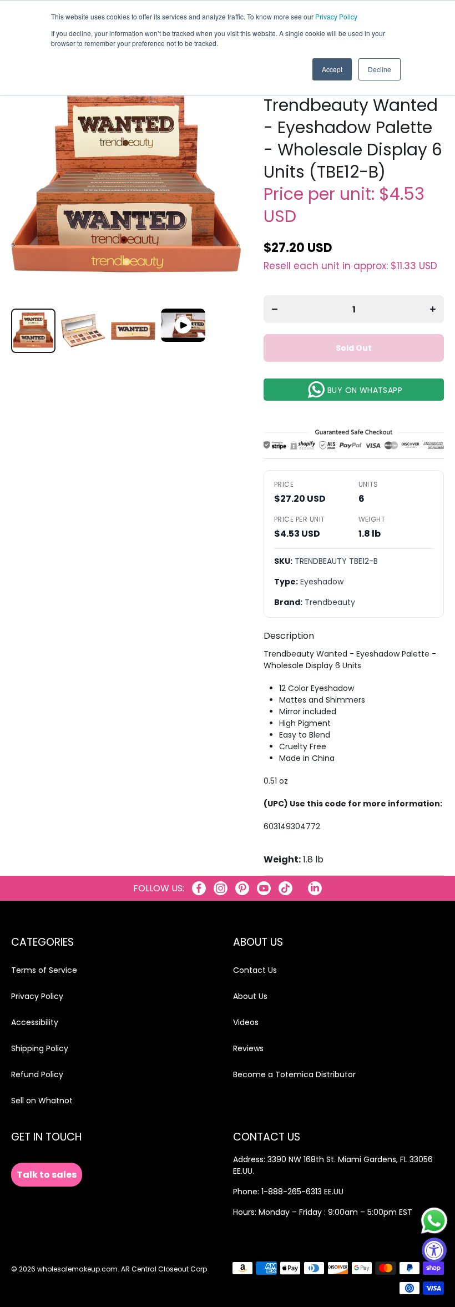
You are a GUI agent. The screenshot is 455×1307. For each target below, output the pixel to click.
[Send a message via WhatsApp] (434, 1220)
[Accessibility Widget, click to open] (434, 1250)
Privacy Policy (336, 16)
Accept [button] (332, 69)
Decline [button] (379, 69)
